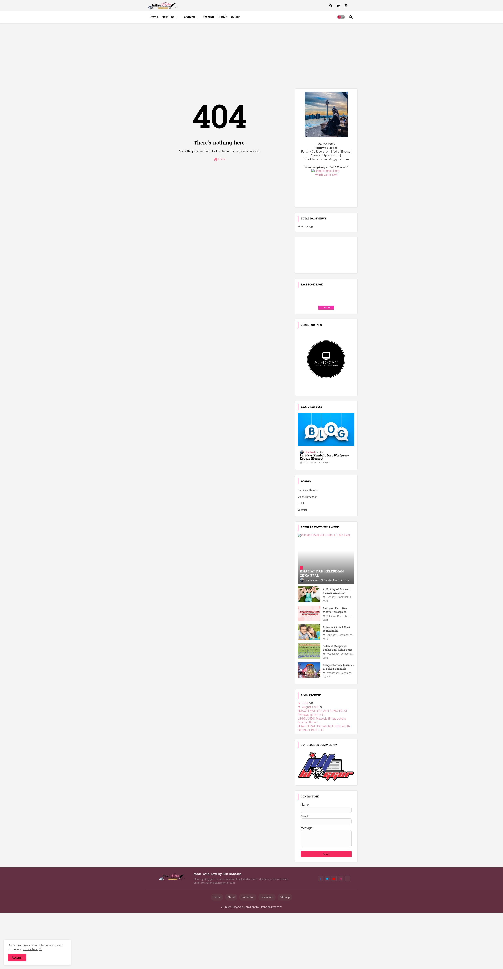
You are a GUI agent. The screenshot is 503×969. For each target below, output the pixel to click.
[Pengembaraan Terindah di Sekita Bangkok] (309, 670)
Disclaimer (267, 897)
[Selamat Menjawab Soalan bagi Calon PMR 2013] (309, 651)
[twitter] (338, 6)
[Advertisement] (251, 55)
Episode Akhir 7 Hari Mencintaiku (336, 629)
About (231, 897)
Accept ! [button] (17, 957)
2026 (305, 703)
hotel (301, 503)
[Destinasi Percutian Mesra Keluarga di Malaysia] (309, 613)
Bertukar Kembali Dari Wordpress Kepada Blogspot (324, 457)
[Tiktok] (347, 878)
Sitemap (285, 897)
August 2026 (310, 707)
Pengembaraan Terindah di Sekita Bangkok (338, 667)
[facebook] (330, 6)
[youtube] (334, 878)
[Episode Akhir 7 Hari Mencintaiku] (309, 632)
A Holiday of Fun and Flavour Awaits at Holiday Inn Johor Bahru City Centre (338, 595)
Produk (222, 16)
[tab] (154, 16)
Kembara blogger (308, 490)
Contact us (247, 897)
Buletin (235, 16)
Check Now (30, 949)
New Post (168, 16)
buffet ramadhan (307, 496)
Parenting (188, 16)
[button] (341, 17)
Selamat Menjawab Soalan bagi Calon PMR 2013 (337, 650)
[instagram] (346, 6)
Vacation (208, 16)
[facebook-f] (320, 878)
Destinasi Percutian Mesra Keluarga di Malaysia (335, 612)
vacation (302, 510)
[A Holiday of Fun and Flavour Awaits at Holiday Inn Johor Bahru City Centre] (309, 594)
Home (154, 16)
